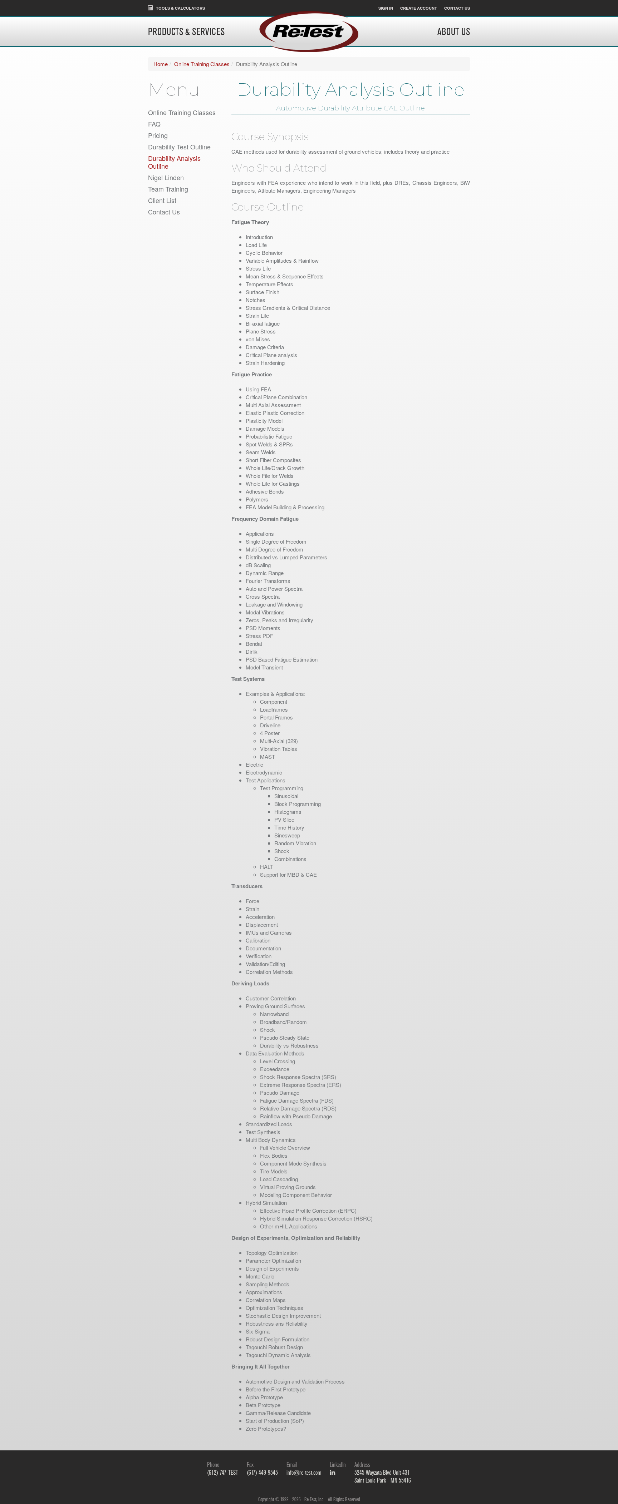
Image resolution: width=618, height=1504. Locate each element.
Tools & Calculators (180, 8)
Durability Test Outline (179, 146)
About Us (453, 32)
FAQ (154, 123)
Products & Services (186, 32)
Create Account (418, 8)
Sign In (385, 8)
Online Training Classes (202, 64)
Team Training (168, 188)
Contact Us (457, 8)
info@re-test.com (303, 1472)
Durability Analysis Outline (174, 161)
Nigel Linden (166, 177)
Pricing (158, 135)
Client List (162, 200)
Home (160, 64)
